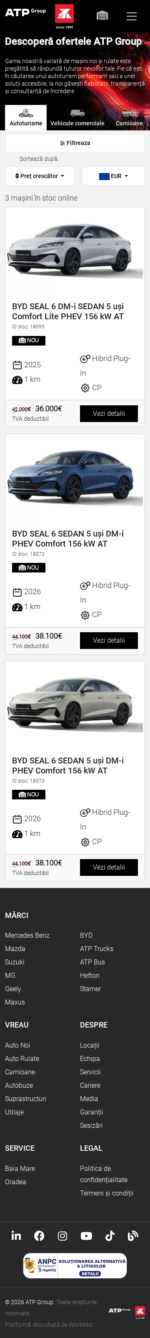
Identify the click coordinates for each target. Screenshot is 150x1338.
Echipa (90, 1059)
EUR (116, 176)
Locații (90, 1045)
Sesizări (91, 1125)
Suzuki (15, 962)
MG (10, 975)
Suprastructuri (25, 1099)
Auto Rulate (22, 1059)
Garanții (91, 1112)
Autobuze (19, 1085)
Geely (13, 989)
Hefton (90, 975)
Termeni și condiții (107, 1193)
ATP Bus (92, 962)
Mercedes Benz (27, 935)
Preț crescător (39, 176)
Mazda (15, 949)
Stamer (90, 989)
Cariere (90, 1085)
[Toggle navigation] (131, 16)
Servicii (90, 1072)
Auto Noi (17, 1045)
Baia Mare (20, 1169)
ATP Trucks (96, 949)
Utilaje (14, 1112)
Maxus (15, 1002)
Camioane (20, 1072)
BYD (86, 935)
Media (89, 1099)
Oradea (15, 1182)
